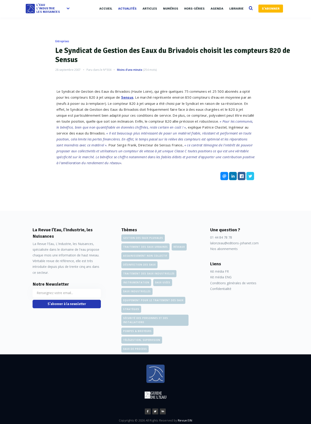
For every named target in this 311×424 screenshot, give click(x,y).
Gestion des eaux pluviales (143, 238)
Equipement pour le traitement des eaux (153, 300)
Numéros (170, 9)
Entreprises (62, 41)
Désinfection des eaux (139, 264)
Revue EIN (185, 420)
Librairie (236, 9)
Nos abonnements (224, 249)
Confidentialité (220, 289)
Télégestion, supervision (141, 340)
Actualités (127, 9)
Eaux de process (135, 348)
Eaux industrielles (137, 291)
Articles (150, 9)
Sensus (127, 97)
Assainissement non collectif (145, 255)
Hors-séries (194, 9)
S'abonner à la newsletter (67, 304)
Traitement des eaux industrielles (149, 273)
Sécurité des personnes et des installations (145, 320)
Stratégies (131, 309)
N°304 (107, 70)
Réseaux (179, 246)
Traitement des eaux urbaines (145, 246)
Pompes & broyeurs (137, 331)
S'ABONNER (271, 9)
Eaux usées (162, 282)
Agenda (217, 9)
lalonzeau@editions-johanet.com (234, 243)
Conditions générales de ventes (233, 283)
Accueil (105, 9)
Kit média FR (219, 271)
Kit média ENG (221, 277)
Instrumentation (136, 282)
